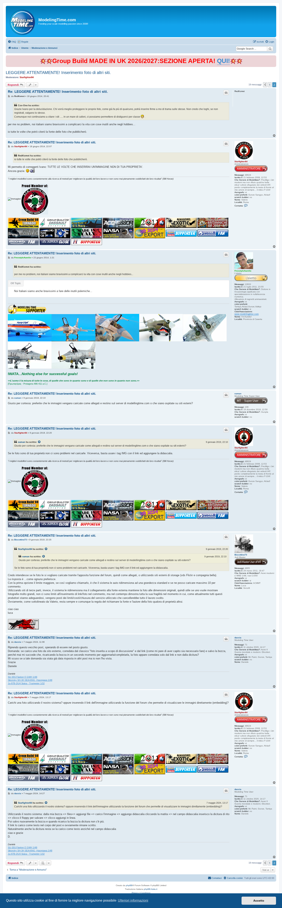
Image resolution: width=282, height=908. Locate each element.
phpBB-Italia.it (150, 889)
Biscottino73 (241, 555)
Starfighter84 (27, 77)
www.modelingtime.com (247, 314)
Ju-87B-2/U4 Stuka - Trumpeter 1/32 (26, 683)
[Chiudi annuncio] (273, 57)
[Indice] (22, 21)
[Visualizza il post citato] (39, 442)
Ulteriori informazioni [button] (133, 900)
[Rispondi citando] (226, 92)
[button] (265, 84)
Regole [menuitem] (24, 42)
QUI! (223, 60)
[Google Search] (270, 48)
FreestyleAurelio (243, 271)
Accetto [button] (258, 900)
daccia (238, 637)
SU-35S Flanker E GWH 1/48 (22, 677)
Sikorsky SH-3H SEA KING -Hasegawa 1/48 (30, 680)
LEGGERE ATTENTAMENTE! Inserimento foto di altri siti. (58, 72)
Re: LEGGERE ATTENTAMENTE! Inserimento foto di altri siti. (58, 92)
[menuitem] (12, 41)
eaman (238, 393)
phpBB (129, 885)
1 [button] (269, 85)
